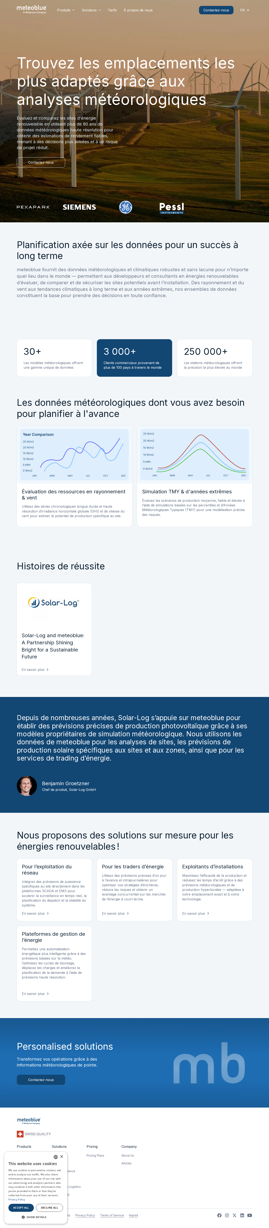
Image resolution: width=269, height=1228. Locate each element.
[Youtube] (249, 1215)
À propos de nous (138, 10)
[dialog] (35, 1188)
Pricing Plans (95, 1155)
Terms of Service (112, 1215)
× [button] (61, 1156)
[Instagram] (226, 1215)
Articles (126, 1163)
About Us (127, 1155)
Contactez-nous (216, 10)
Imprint (133, 1215)
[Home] (32, 10)
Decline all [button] (49, 1207)
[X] (234, 1215)
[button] (66, 10)
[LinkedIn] (242, 1215)
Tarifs (112, 10)
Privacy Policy (85, 1215)
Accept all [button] (21, 1207)
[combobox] (56, 1157)
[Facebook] (219, 1215)
